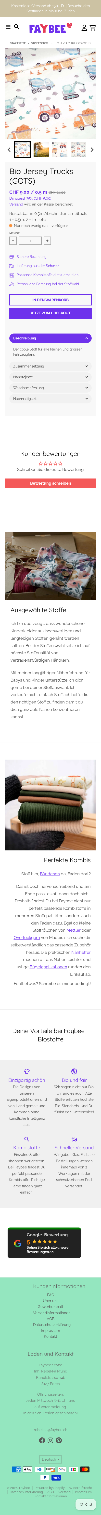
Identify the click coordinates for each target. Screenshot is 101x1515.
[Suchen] (16, 27)
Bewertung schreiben (50, 483)
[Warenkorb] (92, 28)
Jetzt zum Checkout (50, 313)
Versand (16, 204)
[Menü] (8, 27)
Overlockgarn (27, 937)
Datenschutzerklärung (26, 1492)
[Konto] (84, 28)
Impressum (83, 1492)
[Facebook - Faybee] (42, 1440)
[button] (50, 338)
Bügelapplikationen (48, 966)
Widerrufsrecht (80, 1488)
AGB (50, 1492)
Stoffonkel (40, 43)
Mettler (73, 930)
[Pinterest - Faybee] (59, 1440)
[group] (22, 149)
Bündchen (50, 873)
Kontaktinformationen (51, 1496)
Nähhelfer (81, 952)
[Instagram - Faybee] (50, 1440)
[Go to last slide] (9, 149)
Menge (14, 233)
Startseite (17, 43)
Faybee (24, 1488)
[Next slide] (91, 149)
